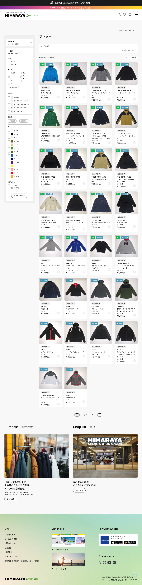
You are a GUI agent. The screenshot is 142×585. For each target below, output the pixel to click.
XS (11, 81)
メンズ (13, 61)
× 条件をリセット (20, 195)
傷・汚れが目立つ (18, 111)
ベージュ (17, 144)
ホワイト (17, 130)
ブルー (16, 155)
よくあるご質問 (10, 539)
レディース (14, 64)
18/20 (13, 73)
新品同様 (16, 97)
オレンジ (17, 176)
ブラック (17, 134)
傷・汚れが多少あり (18, 107)
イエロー (17, 166)
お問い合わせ (9, 543)
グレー (16, 137)
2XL (23, 73)
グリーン (17, 148)
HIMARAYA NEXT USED (125, 30)
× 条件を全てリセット (129, 50)
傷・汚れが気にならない (20, 104)
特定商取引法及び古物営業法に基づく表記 (21, 561)
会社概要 (8, 548)
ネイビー (17, 158)
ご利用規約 (8, 552)
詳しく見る (10, 499)
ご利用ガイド (9, 534)
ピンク (16, 169)
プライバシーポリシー (13, 557)
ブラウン (17, 141)
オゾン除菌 (14, 185)
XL (23, 78)
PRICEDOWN (15, 188)
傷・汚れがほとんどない (20, 100)
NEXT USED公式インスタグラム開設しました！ (71, 8)
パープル (17, 162)
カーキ (16, 151)
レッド (16, 173)
